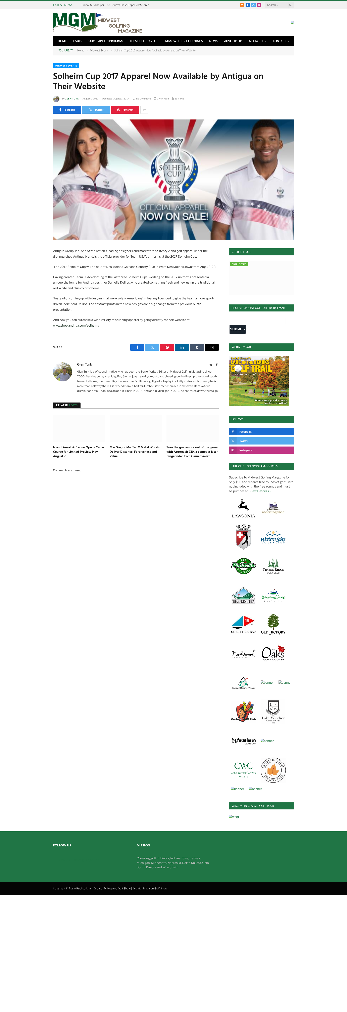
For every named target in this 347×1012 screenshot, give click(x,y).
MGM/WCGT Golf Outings (184, 41)
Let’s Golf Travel (142, 41)
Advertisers (233, 41)
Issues (77, 41)
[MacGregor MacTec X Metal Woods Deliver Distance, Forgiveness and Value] (136, 428)
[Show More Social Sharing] (144, 110)
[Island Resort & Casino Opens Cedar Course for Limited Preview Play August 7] (79, 428)
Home (62, 41)
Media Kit (256, 41)
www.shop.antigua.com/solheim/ (76, 325)
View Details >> (260, 491)
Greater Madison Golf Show (150, 888)
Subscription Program (106, 41)
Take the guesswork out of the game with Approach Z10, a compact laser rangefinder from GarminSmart (192, 452)
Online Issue (239, 264)
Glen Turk (72, 98)
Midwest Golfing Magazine (79, 860)
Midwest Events (66, 65)
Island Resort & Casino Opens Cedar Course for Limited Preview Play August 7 (78, 452)
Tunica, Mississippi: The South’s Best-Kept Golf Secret (114, 5)
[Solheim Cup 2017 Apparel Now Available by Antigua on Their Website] (173, 179)
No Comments (143, 98)
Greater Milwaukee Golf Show (112, 888)
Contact (279, 41)
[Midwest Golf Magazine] (97, 23)
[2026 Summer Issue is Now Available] (261, 278)
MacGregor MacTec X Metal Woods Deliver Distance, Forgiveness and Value (135, 452)
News (213, 41)
